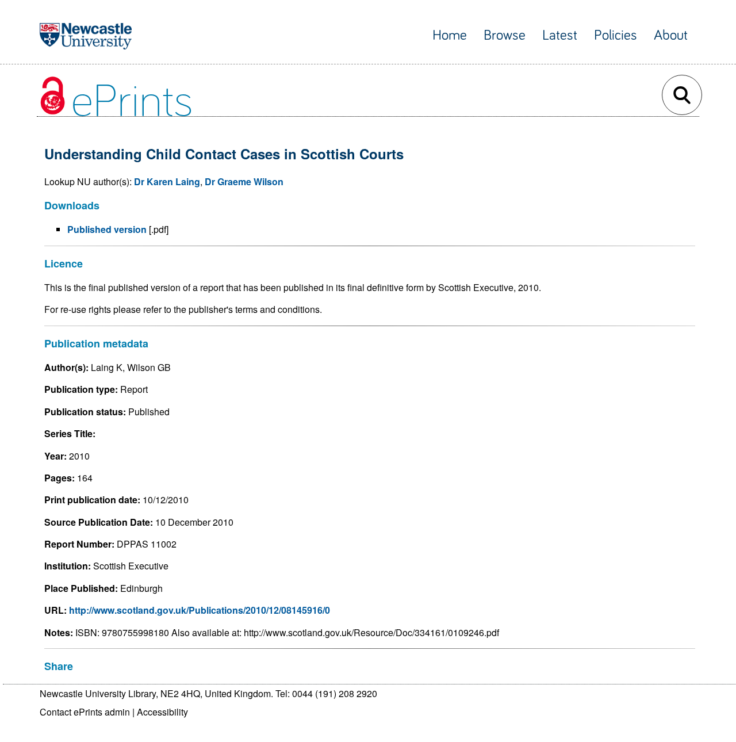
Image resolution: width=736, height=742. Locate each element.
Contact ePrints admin (85, 711)
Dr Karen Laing (167, 181)
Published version (107, 229)
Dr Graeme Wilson (244, 181)
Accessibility (162, 711)
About (671, 35)
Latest (559, 35)
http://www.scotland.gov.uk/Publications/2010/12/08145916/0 (199, 610)
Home (449, 35)
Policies (615, 35)
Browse (505, 35)
